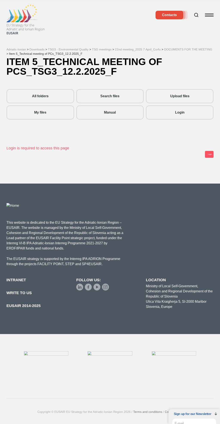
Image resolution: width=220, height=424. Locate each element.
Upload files (179, 96)
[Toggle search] (196, 15)
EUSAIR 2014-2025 (23, 306)
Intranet (16, 280)
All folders (40, 96)
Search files (109, 96)
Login (180, 112)
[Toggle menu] (209, 15)
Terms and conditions (147, 411)
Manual (110, 112)
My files (40, 112)
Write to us (19, 293)
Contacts (169, 15)
